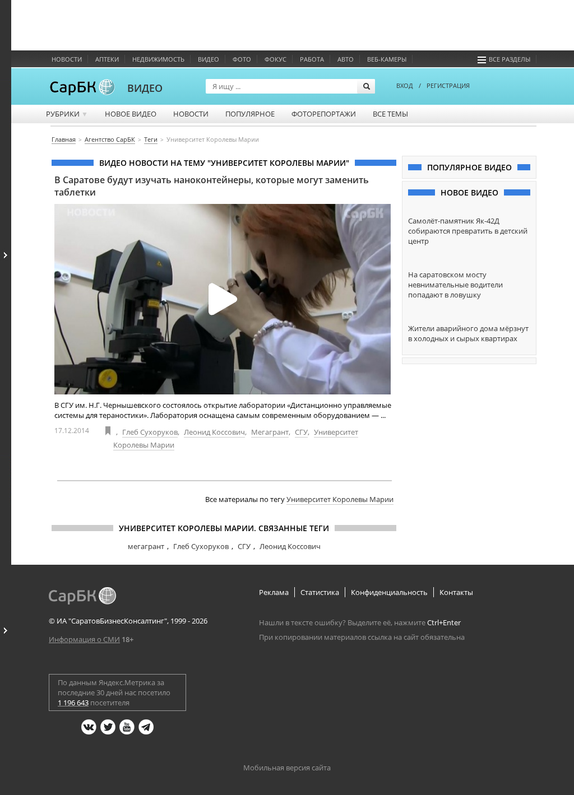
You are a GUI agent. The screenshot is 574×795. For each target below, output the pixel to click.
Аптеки (107, 59)
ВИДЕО (145, 88)
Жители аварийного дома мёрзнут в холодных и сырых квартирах (468, 333)
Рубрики (67, 114)
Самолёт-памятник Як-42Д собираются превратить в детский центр (467, 231)
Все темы (390, 114)
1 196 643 (73, 703)
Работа (312, 59)
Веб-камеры (386, 59)
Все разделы (509, 59)
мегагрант (146, 546)
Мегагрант (270, 432)
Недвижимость (158, 59)
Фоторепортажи (323, 114)
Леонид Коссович (214, 432)
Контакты (456, 592)
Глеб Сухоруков (150, 432)
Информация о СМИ (84, 639)
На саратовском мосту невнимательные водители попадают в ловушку (455, 284)
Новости (67, 59)
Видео (208, 59)
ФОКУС (275, 59)
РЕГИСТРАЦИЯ (448, 85)
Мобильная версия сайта (287, 768)
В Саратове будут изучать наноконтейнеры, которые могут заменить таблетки (211, 186)
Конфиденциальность (389, 592)
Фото (242, 59)
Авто (345, 59)
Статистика (319, 592)
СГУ (301, 432)
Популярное (250, 114)
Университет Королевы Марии (340, 499)
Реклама (274, 592)
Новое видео (130, 114)
